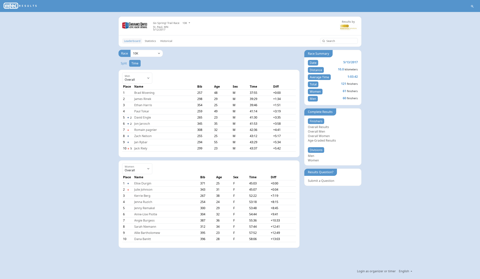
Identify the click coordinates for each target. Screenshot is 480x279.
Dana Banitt (142, 239)
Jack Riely (140, 148)
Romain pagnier (145, 130)
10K (185, 23)
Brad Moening (144, 93)
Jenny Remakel (144, 208)
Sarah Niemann (145, 227)
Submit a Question (321, 181)
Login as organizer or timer (376, 271)
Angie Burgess (144, 220)
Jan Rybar (141, 142)
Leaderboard (132, 41)
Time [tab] (134, 63)
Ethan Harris (143, 105)
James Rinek (142, 99)
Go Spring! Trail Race (166, 23)
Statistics (150, 41)
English (404, 271)
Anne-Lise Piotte (145, 214)
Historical (166, 41)
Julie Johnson (143, 189)
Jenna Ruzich (143, 202)
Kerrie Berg (142, 196)
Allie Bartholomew (147, 233)
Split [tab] (124, 63)
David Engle (142, 117)
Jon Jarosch (142, 124)
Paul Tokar (141, 111)
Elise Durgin (142, 183)
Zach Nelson (143, 136)
